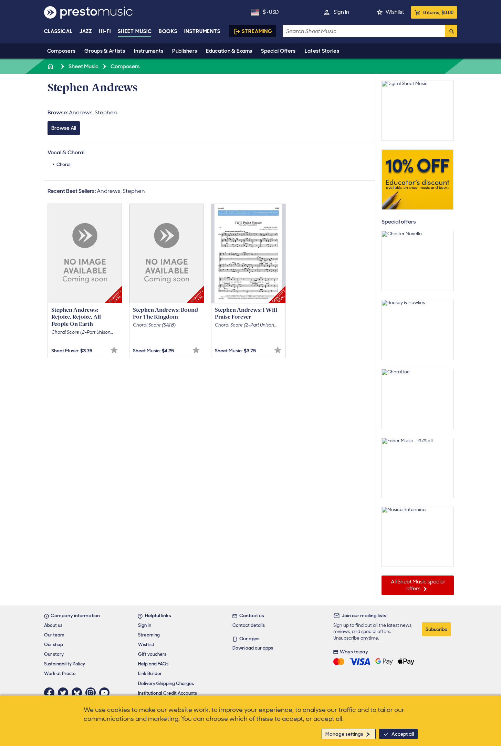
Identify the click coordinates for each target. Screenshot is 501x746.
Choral (63, 164)
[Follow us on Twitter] (65, 692)
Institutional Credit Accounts (167, 693)
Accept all (403, 734)
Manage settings (344, 734)
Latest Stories (322, 51)
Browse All (63, 128)
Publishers (184, 51)
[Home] (51, 66)
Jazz (86, 31)
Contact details (248, 625)
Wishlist (395, 12)
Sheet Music (135, 31)
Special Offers (278, 51)
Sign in (341, 12)
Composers (61, 51)
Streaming (257, 31)
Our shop (53, 644)
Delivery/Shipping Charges (166, 683)
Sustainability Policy (64, 664)
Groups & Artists (104, 51)
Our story (54, 654)
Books (168, 31)
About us (53, 625)
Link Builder (150, 673)
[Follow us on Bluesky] (78, 692)
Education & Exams (229, 51)
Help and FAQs (153, 664)
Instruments (148, 51)
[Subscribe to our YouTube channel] (106, 692)
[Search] (451, 31)
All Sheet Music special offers (418, 585)
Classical (58, 31)
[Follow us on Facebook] (51, 692)
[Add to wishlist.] (114, 350)
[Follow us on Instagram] (92, 692)
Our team (54, 635)
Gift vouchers (152, 654)
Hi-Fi (105, 31)
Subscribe (436, 629)
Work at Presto (60, 673)
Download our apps (252, 648)
